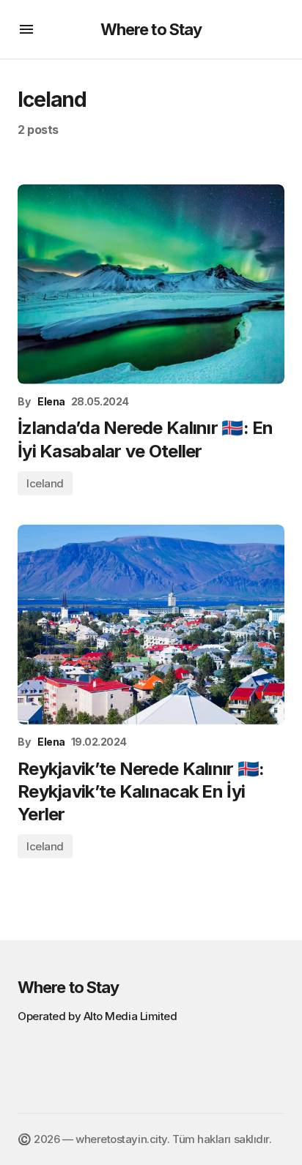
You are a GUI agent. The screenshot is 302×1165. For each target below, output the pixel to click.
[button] (26, 29)
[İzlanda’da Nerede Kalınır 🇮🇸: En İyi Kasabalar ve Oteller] (151, 284)
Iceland (45, 483)
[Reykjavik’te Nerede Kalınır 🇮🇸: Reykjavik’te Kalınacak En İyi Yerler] (151, 624)
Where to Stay (151, 29)
